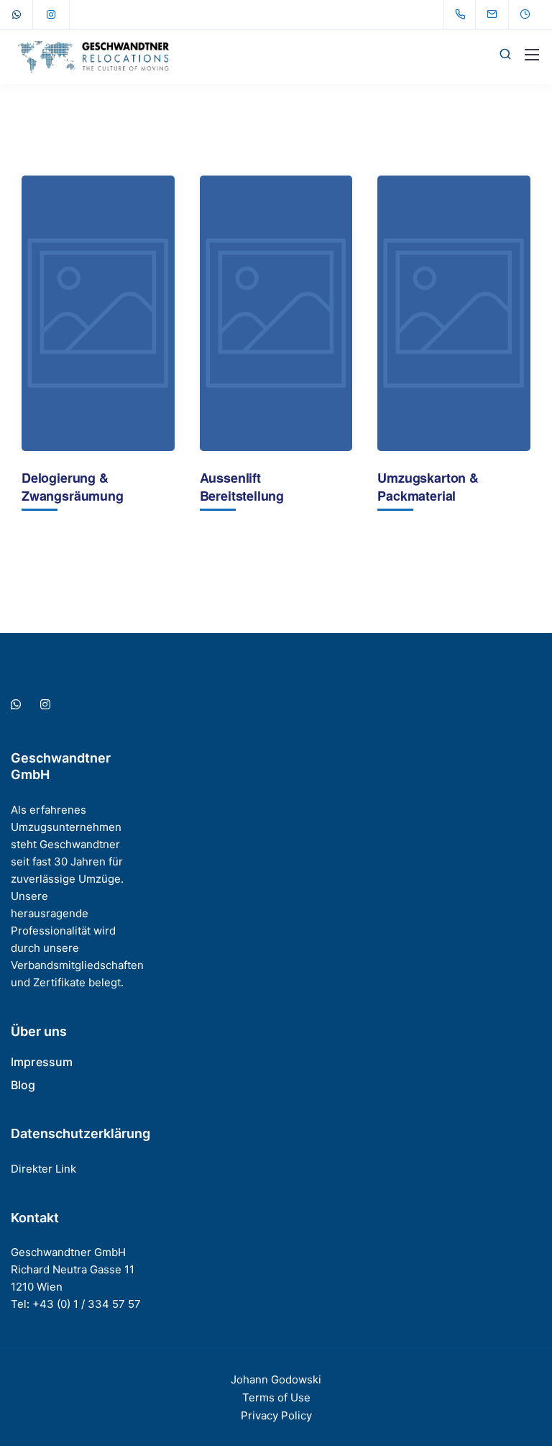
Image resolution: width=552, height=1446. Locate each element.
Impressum (42, 1062)
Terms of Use (276, 1397)
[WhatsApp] (16, 14)
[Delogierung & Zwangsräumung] (98, 313)
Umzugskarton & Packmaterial (427, 487)
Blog (23, 1085)
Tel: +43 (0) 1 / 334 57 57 (76, 1304)
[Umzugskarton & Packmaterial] (453, 313)
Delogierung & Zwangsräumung (73, 487)
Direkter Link (43, 1169)
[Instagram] (51, 14)
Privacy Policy (276, 1415)
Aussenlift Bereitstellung (242, 487)
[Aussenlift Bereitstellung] (276, 313)
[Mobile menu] (532, 55)
